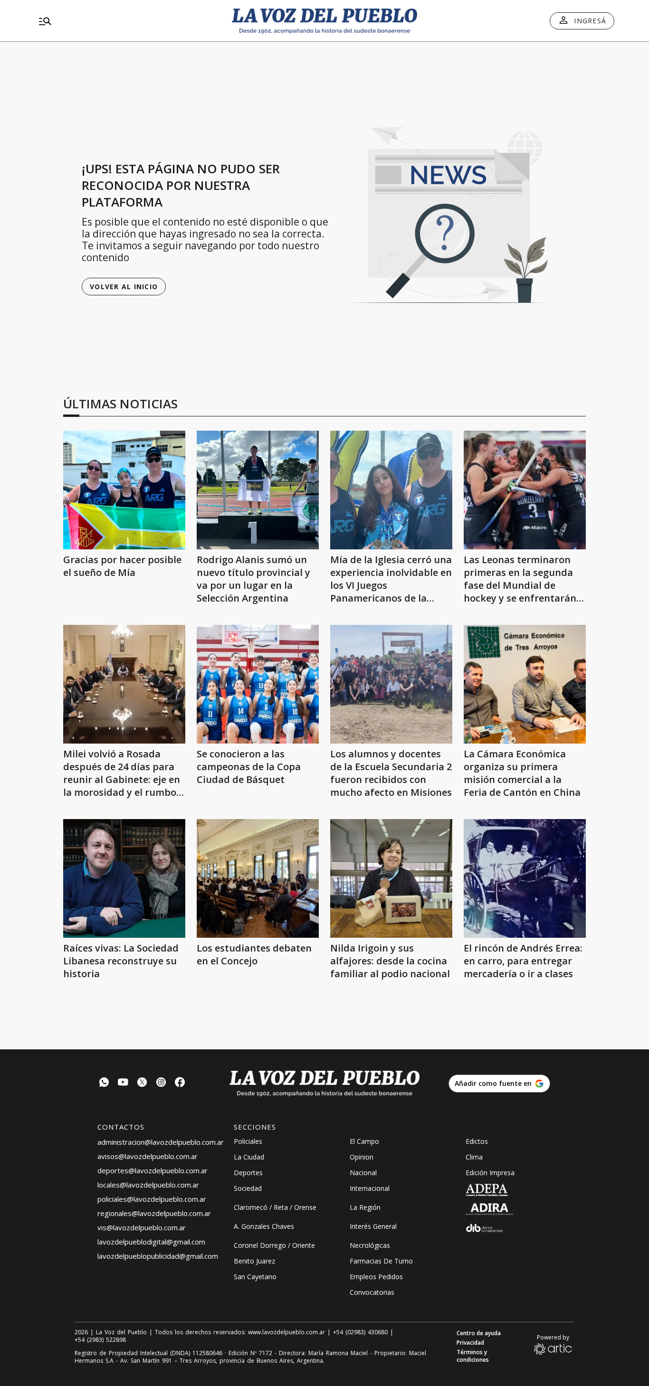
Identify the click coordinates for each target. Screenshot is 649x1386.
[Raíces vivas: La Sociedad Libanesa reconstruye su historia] (124, 878)
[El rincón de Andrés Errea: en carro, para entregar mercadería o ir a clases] (525, 878)
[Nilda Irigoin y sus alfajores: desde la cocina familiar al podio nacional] (391, 878)
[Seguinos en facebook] (180, 1083)
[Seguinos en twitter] (142, 1083)
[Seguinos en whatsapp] (104, 1083)
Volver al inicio (124, 286)
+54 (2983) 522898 (100, 1340)
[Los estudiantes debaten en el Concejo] (258, 878)
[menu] (127, 21)
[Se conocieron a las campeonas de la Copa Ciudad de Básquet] (258, 684)
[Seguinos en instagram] (161, 1083)
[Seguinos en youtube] (123, 1083)
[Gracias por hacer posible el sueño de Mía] (124, 490)
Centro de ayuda (479, 1333)
